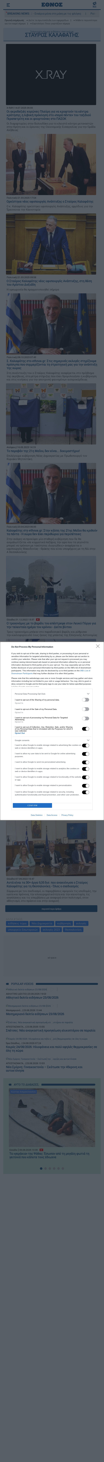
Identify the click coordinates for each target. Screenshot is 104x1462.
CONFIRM (32, 805)
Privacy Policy (67, 815)
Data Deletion (37, 815)
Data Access (52, 815)
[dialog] (52, 731)
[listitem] (52, 693)
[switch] (85, 700)
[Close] (98, 647)
